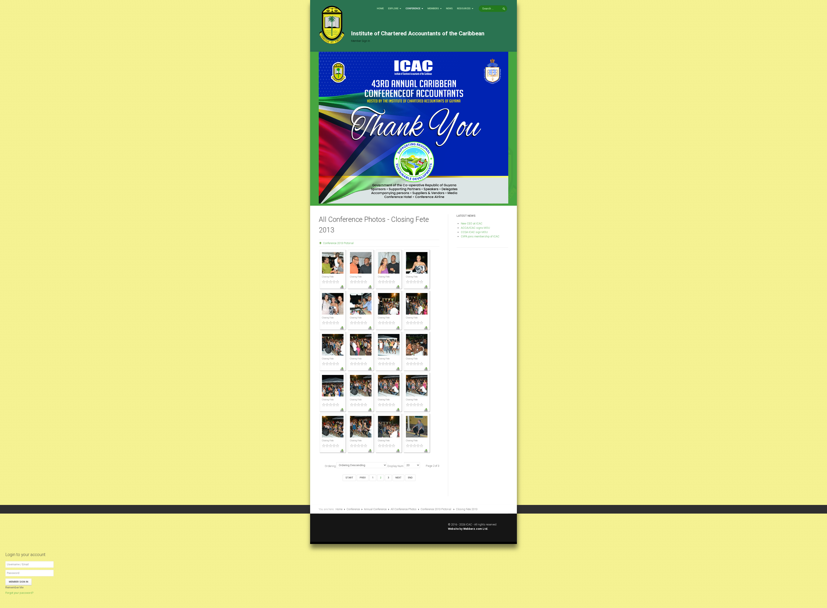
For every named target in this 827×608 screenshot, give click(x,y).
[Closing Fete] (333, 262)
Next (398, 477)
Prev (363, 477)
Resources (464, 8)
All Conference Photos (404, 509)
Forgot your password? (19, 592)
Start (349, 477)
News (449, 8)
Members (433, 8)
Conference (413, 8)
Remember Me (14, 587)
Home (380, 8)
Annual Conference (375, 509)
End (410, 477)
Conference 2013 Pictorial (338, 243)
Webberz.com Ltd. (475, 528)
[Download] (342, 286)
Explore (393, 8)
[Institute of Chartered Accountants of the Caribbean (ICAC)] (332, 24)
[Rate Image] (333, 282)
